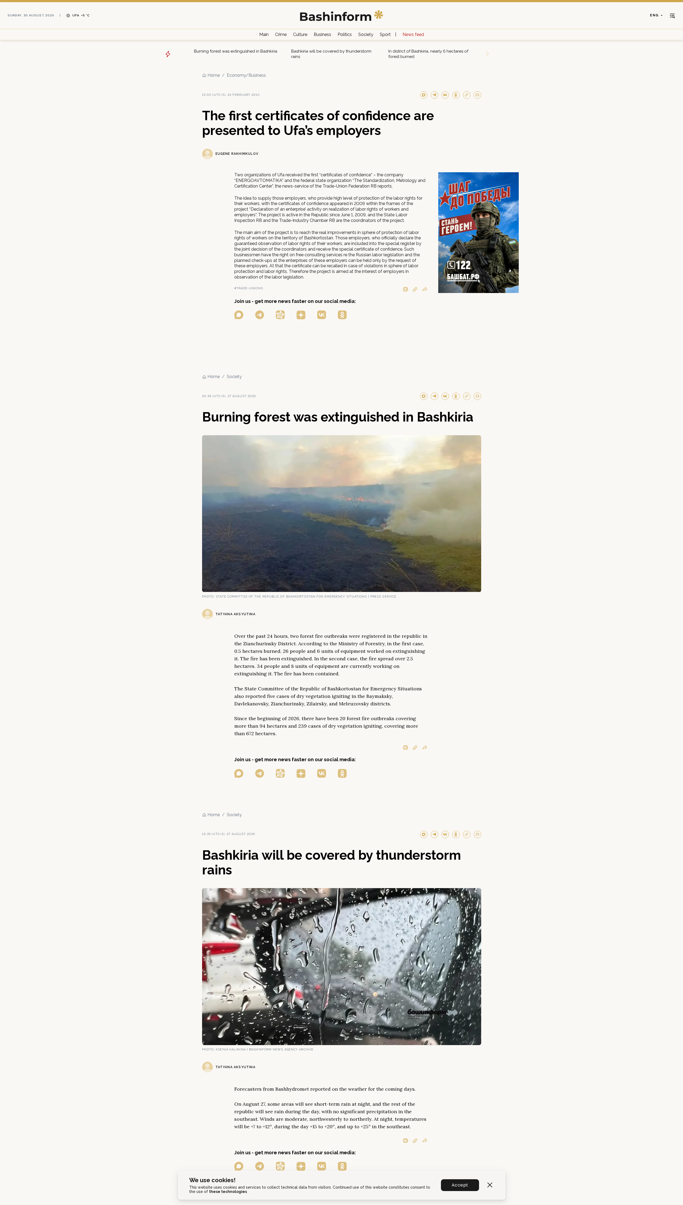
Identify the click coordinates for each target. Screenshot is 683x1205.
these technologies (228, 1191)
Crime (281, 34)
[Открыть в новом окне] (238, 314)
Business (322, 34)
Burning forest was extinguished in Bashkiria (235, 51)
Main (264, 34)
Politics (345, 34)
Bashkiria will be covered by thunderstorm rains (331, 54)
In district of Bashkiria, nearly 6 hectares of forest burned (428, 54)
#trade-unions (248, 288)
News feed (413, 34)
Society (365, 34)
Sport (385, 34)
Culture (300, 34)
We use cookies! (212, 1180)
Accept (460, 1185)
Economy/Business (246, 75)
